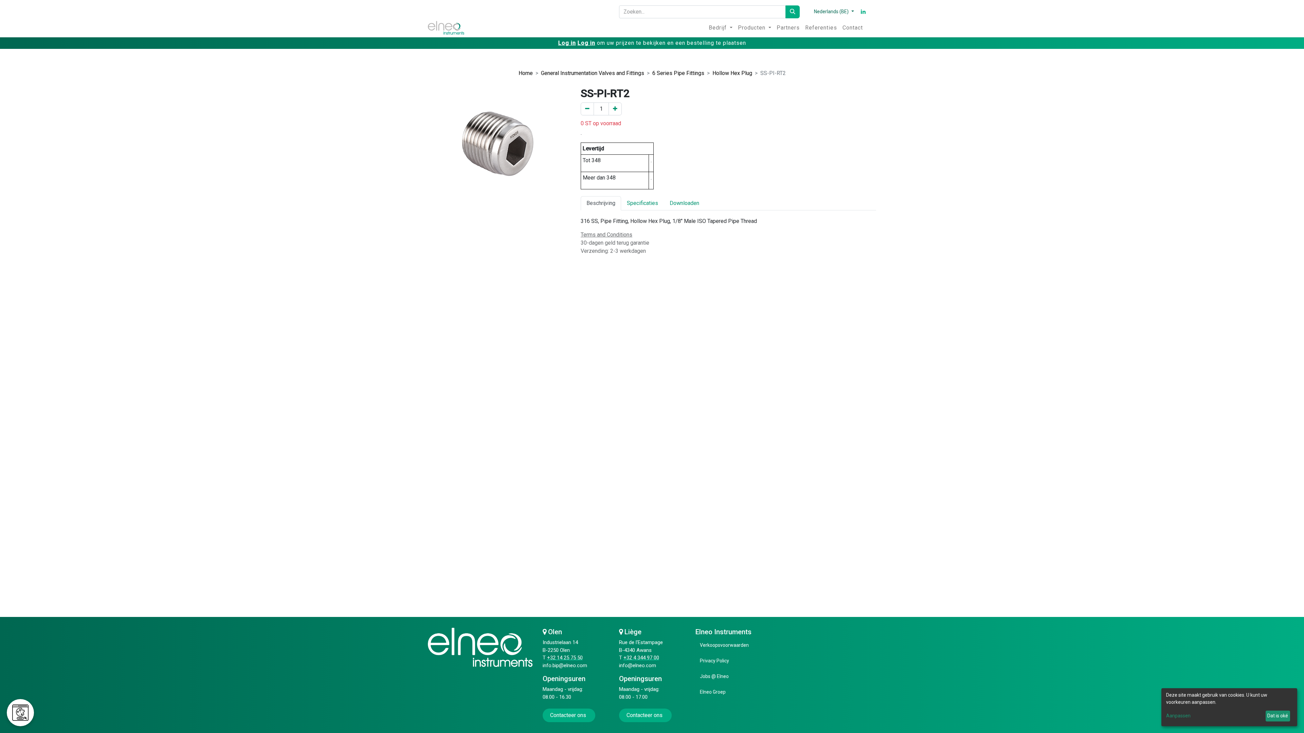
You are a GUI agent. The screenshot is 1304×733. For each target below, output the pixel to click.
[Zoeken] (792, 11)
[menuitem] (720, 28)
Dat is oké (1277, 715)
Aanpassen (1178, 715)
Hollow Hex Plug (732, 73)
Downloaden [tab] (684, 203)
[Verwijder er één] (587, 108)
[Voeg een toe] (615, 108)
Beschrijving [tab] (600, 203)
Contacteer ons (568, 715)
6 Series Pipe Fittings (678, 73)
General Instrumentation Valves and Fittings (592, 73)
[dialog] (1229, 707)
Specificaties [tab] (642, 203)
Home (526, 73)
